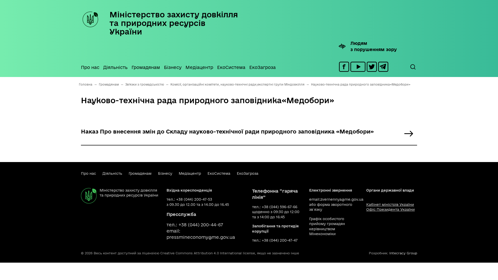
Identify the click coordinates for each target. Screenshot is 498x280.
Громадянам (146, 67)
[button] (412, 67)
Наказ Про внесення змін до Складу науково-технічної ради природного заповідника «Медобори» (227, 131)
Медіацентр (199, 67)
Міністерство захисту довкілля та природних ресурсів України (173, 23)
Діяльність (115, 67)
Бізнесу (173, 67)
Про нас (90, 67)
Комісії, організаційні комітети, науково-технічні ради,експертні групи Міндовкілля (237, 84)
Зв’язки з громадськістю (144, 84)
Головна (85, 84)
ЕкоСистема (231, 67)
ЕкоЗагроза (262, 67)
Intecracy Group (403, 253)
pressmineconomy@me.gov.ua (201, 237)
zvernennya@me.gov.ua (341, 199)
